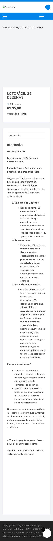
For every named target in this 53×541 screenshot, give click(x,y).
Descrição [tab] (14, 135)
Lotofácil (13, 27)
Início (5, 27)
